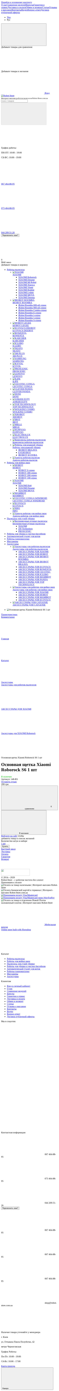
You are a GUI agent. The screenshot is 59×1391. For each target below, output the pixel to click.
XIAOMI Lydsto (26, 292)
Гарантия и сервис (16, 996)
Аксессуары (13, 544)
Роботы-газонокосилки (18, 539)
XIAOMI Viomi (25, 287)
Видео (24, 10)
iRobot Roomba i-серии (29, 315)
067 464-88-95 (8, 184)
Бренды (30, 5)
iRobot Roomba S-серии (29, 320)
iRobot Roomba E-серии (29, 313)
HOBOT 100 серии (27, 478)
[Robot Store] (15, 875)
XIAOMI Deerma (26, 297)
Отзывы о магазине (16, 1006)
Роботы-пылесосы (16, 269)
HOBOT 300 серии (27, 473)
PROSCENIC (24, 531)
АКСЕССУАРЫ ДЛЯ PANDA (33, 579)
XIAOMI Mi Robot (27, 282)
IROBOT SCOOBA (27, 455)
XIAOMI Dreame (26, 280)
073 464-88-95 (8, 208)
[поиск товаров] (23, 113)
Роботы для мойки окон (18, 462)
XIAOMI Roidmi (26, 290)
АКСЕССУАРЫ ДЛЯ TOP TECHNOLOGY (31, 583)
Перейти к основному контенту (16, 2)
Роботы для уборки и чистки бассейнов (26, 534)
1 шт (3, 843)
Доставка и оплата (17, 7)
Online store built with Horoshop (16, 929)
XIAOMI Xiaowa (26, 285)
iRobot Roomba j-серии (29, 318)
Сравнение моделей (16, 5)
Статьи (45, 7)
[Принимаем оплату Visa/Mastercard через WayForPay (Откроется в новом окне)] (28, 898)
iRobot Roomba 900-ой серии (32, 308)
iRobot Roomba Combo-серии (32, 310)
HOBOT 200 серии (27, 475)
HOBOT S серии (26, 470)
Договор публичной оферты (21, 1016)
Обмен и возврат (34, 7)
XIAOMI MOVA (26, 295)
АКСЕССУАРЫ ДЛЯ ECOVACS (34, 567)
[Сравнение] (23, 34)
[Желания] (29, 59)
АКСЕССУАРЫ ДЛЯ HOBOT (33, 554)
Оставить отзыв (9, 782)
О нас (4, 5)
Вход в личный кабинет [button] (18, 986)
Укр (9, 17)
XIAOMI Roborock (27, 277)
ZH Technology (25, 528)
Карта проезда (8, 1366)
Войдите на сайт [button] (9, 836)
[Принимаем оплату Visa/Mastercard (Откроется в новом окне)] (19, 895)
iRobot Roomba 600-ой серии (32, 305)
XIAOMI (22, 526)
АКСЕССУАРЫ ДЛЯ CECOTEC (34, 572)
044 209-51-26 (8, 232)
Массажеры (12, 541)
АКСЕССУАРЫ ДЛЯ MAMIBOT (34, 577)
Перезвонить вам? (10, 235)
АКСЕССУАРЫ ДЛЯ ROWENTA (34, 569)
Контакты (16, 10)
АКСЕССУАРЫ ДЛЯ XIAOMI (33, 551)
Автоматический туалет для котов (23, 536)
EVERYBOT (24, 452)
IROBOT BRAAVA (27, 450)
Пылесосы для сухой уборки (21, 518)
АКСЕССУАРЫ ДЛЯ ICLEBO (33, 574)
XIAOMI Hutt (25, 485)
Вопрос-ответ (34, 10)
